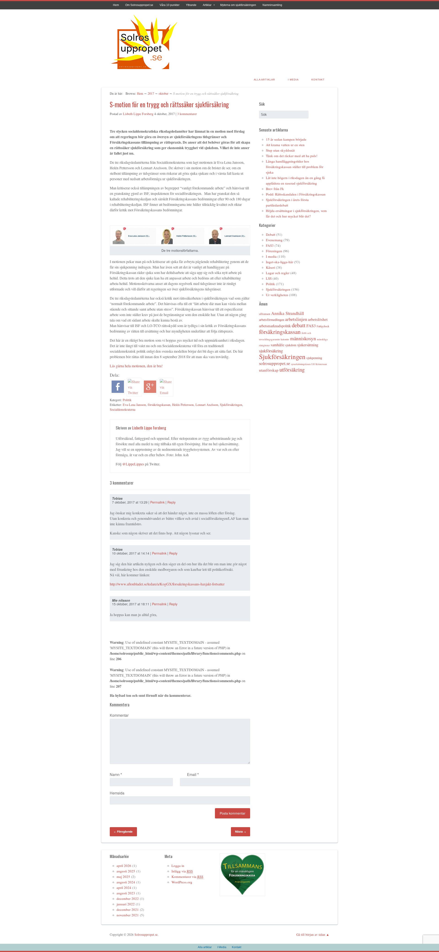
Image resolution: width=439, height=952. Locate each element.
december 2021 (128, 909)
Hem (116, 5)
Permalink (157, 502)
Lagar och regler (277, 273)
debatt (298, 325)
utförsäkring (292, 369)
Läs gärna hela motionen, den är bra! (136, 365)
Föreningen (274, 251)
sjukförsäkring (271, 351)
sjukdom (290, 345)
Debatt (270, 234)
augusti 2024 (126, 882)
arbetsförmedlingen (271, 319)
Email (193, 774)
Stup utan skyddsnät (280, 150)
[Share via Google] (150, 392)
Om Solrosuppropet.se (139, 5)
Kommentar (119, 715)
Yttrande (191, 5)
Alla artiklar (264, 79)
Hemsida (117, 793)
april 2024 (124, 887)
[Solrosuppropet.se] (144, 69)
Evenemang (274, 240)
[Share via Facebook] (117, 392)
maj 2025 (123, 876)
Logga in (177, 865)
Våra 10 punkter (169, 5)
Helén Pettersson (183, 404)
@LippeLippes (133, 463)
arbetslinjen (296, 319)
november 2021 (128, 915)
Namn (116, 774)
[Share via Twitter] (134, 392)
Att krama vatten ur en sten (285, 144)
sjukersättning (307, 344)
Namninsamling (272, 5)
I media (271, 256)
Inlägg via (182, 871)
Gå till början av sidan (310, 934)
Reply (171, 502)
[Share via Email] (166, 392)
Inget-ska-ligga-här (279, 262)
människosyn (303, 338)
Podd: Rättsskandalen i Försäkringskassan (296, 194)
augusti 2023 (126, 893)
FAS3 (270, 245)
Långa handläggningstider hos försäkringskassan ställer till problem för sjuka (294, 166)
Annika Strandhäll (287, 313)
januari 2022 (126, 904)
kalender (285, 339)
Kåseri (270, 267)
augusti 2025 (126, 871)
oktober (164, 93)
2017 (151, 93)
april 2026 (124, 865)
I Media (293, 79)
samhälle (277, 344)
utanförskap (268, 370)
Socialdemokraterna (122, 409)
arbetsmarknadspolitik (275, 325)
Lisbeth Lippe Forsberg (138, 114)
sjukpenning (314, 358)
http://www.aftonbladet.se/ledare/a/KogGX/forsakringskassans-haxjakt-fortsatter (167, 584)
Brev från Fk (275, 188)
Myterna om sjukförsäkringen (238, 5)
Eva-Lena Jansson (134, 404)
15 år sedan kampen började (286, 139)
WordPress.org (181, 882)
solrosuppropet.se (274, 363)
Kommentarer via (187, 876)
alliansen (264, 314)
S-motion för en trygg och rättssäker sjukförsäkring (169, 104)
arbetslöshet (318, 319)
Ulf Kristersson (319, 364)
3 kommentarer (187, 114)
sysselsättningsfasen (301, 364)
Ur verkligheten (277, 294)
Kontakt (318, 79)
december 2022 (128, 898)
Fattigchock (323, 326)
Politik (127, 400)
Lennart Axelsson (206, 404)
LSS (269, 278)
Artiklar (207, 5)
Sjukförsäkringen (231, 404)
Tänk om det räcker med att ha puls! (291, 155)
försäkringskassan (159, 404)
